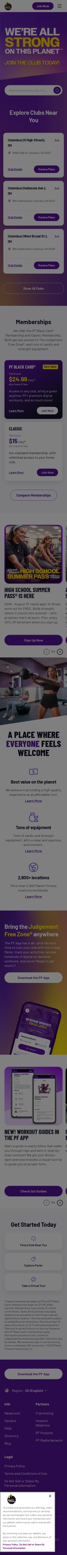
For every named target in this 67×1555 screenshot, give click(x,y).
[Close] (50, 1496)
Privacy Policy (10, 1544)
